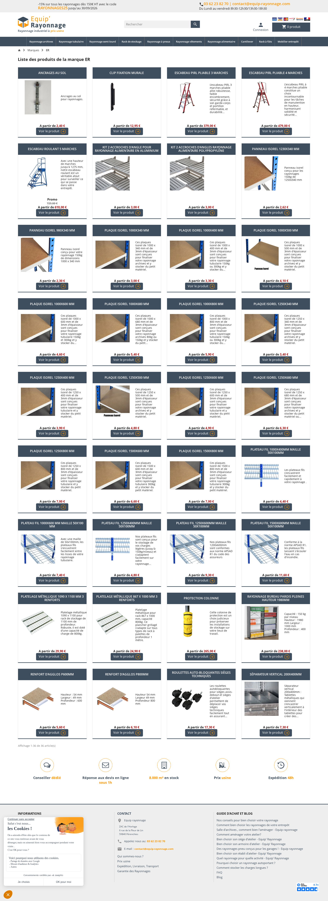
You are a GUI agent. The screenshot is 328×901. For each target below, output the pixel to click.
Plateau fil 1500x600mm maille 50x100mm (276, 525)
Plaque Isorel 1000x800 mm (201, 304)
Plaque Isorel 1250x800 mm (52, 451)
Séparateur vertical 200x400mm (276, 674)
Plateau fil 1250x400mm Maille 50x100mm (127, 525)
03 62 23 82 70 (216, 3)
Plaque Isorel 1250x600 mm (201, 377)
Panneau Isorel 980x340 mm (52, 230)
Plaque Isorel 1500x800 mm (201, 451)
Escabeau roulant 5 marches (52, 149)
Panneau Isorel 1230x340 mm (275, 149)
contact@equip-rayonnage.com (261, 3)
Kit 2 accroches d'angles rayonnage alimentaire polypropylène (201, 149)
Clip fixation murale (127, 73)
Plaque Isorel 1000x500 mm (276, 230)
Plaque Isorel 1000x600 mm (52, 304)
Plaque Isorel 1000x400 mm (201, 230)
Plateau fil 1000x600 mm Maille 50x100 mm (52, 525)
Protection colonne (201, 598)
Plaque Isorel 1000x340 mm (127, 230)
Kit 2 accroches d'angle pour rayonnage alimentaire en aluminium (126, 149)
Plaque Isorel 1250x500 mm (127, 377)
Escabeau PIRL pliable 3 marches (201, 73)
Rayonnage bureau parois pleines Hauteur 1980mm (275, 598)
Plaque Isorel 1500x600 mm (127, 451)
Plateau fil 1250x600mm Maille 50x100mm (201, 525)
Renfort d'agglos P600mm (52, 674)
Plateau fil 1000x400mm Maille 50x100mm (276, 451)
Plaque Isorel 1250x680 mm (276, 377)
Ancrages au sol (52, 73)
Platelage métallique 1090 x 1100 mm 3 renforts (52, 598)
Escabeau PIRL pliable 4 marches (275, 73)
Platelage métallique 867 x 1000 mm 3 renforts (126, 598)
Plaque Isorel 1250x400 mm (52, 377)
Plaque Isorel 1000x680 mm (127, 304)
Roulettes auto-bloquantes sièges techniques (201, 674)
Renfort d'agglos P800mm (126, 674)
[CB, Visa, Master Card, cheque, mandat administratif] (291, 19)
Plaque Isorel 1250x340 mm (276, 304)
